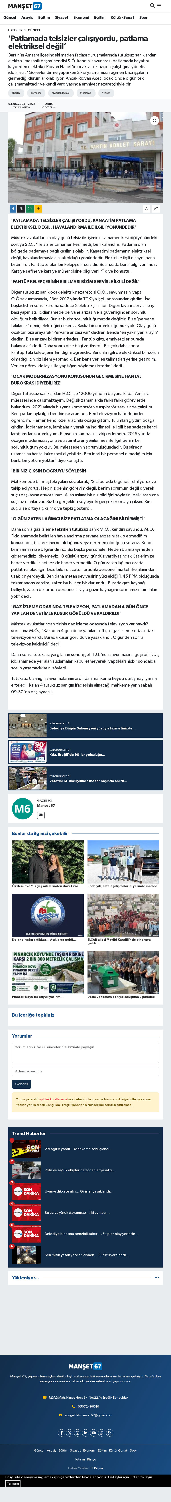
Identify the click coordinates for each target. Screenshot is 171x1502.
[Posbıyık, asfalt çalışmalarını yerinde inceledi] (123, 862)
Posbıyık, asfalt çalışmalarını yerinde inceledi (123, 886)
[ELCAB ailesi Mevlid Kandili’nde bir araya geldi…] (123, 915)
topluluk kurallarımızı (52, 1099)
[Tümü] (157, 1278)
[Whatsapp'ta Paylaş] (30, 209)
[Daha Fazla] (38, 209)
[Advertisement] (85, 1320)
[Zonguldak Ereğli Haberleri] (25, 6)
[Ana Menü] (159, 6)
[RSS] (109, 1433)
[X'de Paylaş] (21, 209)
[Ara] (152, 6)
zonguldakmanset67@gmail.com (88, 1415)
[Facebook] (61, 1433)
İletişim (80, 1459)
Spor (143, 18)
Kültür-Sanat (122, 18)
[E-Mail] (41, 815)
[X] (69, 1433)
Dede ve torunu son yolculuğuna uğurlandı (121, 997)
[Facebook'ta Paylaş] (13, 209)
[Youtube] (93, 1433)
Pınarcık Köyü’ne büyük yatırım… (37, 997)
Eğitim (44, 18)
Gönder (21, 1084)
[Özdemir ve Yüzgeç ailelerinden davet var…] (48, 862)
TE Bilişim (96, 1468)
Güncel (9, 18)
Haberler (15, 30)
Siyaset (61, 18)
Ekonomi (81, 18)
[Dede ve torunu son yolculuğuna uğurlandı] (123, 972)
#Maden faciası (60, 93)
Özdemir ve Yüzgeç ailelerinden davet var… (46, 886)
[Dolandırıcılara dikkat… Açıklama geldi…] (48, 915)
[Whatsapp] (101, 1433)
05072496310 (88, 1406)
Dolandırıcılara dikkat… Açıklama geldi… (44, 939)
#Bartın (16, 93)
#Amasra (36, 93)
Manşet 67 (46, 805)
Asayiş (27, 18)
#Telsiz (106, 93)
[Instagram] (77, 1433)
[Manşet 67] (22, 809)
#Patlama (85, 93)
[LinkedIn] (85, 1433)
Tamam (13, 1483)
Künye (91, 1459)
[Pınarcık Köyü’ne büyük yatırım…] (48, 972)
